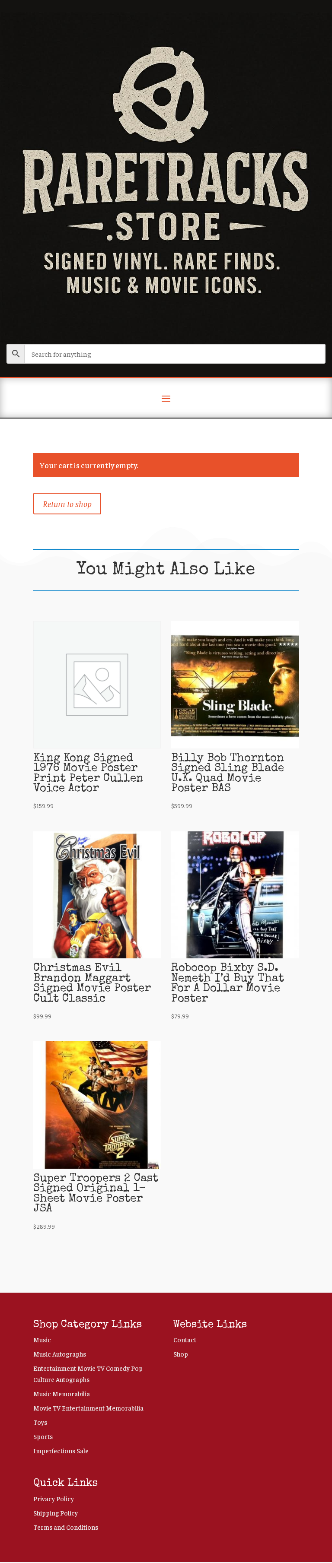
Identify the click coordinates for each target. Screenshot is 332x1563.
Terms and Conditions (65, 1527)
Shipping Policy (55, 1513)
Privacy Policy (53, 1498)
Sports (43, 1436)
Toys (40, 1422)
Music (42, 1339)
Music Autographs (59, 1354)
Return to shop (67, 503)
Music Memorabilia (61, 1393)
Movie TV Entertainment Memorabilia (88, 1408)
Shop (180, 1354)
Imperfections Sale (61, 1450)
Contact (184, 1339)
